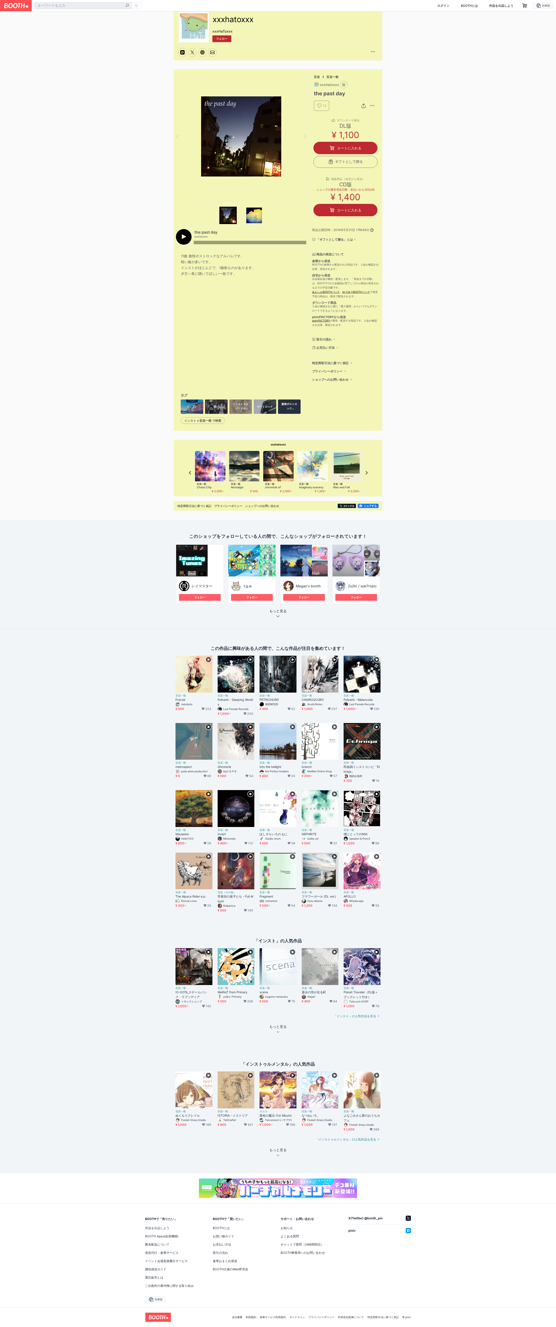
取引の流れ (324, 339)
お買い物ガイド (223, 1236)
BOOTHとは (469, 5)
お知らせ (287, 1228)
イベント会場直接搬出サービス (166, 1261)
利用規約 (251, 1317)
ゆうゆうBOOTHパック (356, 292)
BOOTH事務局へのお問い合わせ (303, 1252)
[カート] (344, 85)
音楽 (317, 77)
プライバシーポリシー (327, 371)
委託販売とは (154, 1277)
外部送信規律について (351, 1317)
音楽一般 (332, 77)
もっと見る (278, 611)
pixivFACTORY (321, 320)
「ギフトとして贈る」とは (334, 239)
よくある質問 (290, 1236)
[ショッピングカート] (524, 5)
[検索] (127, 6)
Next (304, 136)
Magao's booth (308, 586)
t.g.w (248, 586)
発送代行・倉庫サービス (162, 1252)
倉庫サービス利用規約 (273, 1317)
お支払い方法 (325, 347)
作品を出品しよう (501, 5)
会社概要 (237, 1317)
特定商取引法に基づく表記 (330, 363)
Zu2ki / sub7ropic (362, 586)
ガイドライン (297, 1317)
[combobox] (83, 5)
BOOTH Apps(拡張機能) (162, 1236)
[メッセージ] (212, 52)
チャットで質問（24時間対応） (302, 1244)
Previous (177, 136)
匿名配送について (157, 1244)
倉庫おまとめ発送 (225, 1261)
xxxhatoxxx (278, 444)
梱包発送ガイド (155, 1269)
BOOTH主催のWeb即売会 (230, 1269)
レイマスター (202, 586)
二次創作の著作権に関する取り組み (169, 1285)
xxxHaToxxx (222, 31)
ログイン (443, 5)
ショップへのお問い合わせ (330, 379)
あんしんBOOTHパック (326, 292)
